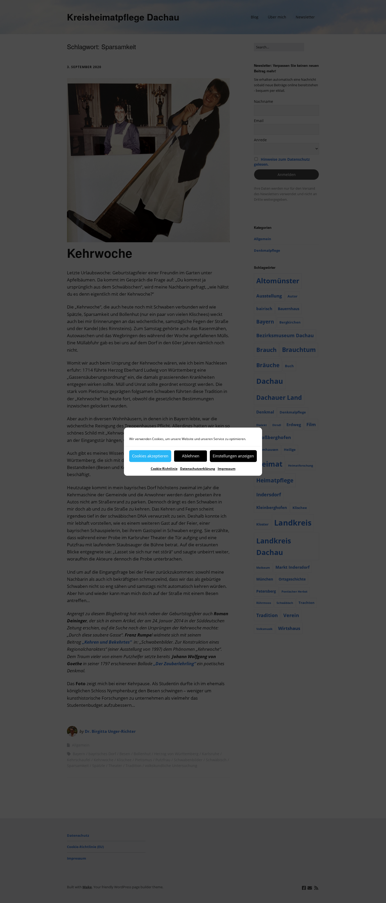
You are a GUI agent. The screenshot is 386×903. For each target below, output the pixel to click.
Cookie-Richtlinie (164, 468)
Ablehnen (190, 455)
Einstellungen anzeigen (233, 455)
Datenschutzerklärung (197, 468)
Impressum (227, 468)
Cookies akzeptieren (150, 455)
